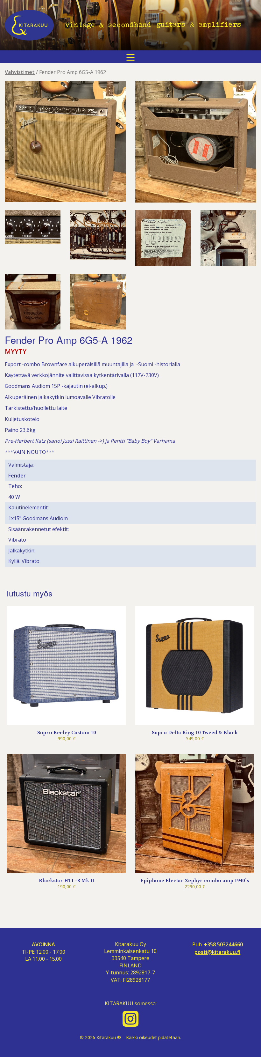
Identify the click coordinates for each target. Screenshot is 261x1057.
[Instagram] (130, 1019)
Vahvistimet (20, 72)
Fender (17, 475)
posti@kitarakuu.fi (217, 952)
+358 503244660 (223, 944)
